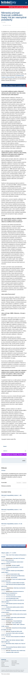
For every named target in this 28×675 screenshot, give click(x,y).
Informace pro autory (15, 663)
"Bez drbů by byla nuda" (10, 594)
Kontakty (3, 662)
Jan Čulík (8, 617)
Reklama (3, 665)
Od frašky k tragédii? (16, 565)
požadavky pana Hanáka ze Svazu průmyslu (12, 76)
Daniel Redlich (9, 579)
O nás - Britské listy (4, 660)
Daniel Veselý (8, 627)
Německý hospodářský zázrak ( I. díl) (11, 495)
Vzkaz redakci (14, 662)
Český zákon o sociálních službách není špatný (15, 582)
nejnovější (19, 482)
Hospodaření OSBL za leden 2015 (12, 652)
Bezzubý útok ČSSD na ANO (16, 631)
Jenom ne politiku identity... (17, 622)
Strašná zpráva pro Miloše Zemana (17, 575)
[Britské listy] (14, 85)
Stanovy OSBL (14, 660)
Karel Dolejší (8, 565)
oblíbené (24, 482)
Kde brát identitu (14, 577)
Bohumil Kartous (9, 558)
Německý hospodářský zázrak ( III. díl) (11, 523)
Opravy (2, 663)
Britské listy (11, 3)
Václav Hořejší (9, 614)
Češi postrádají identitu (17, 621)
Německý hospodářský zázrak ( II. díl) (11, 509)
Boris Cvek (8, 575)
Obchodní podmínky (5, 666)
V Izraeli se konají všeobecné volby (13, 574)
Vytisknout (5, 450)
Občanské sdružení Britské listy (14, 670)
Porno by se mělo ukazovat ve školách (13, 596)
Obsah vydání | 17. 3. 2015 (8, 553)
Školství (5, 446)
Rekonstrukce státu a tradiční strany (18, 650)
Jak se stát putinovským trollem (12, 598)
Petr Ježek (8, 577)
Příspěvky (13, 665)
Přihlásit (3, 470)
